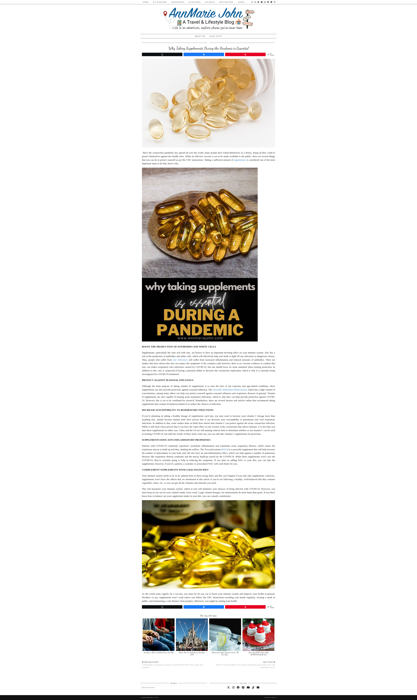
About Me (200, 36)
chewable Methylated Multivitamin (230, 389)
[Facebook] (268, 2)
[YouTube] (262, 2)
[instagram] (233, 687)
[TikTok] (265, 2)
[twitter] (228, 687)
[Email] (271, 2)
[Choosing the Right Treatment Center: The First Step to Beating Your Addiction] (225, 634)
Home (146, 2)
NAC (224, 449)
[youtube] (248, 687)
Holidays (210, 2)
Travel (241, 2)
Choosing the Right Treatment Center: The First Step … (225, 653)
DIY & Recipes (160, 2)
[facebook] (238, 687)
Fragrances (177, 2)
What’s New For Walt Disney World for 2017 (192, 653)
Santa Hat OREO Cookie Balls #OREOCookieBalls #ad (258, 653)
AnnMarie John (152, 697)
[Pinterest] (258, 2)
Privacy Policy (271, 697)
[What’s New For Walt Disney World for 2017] (192, 634)
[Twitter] (252, 2)
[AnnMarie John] (208, 16)
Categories (195, 2)
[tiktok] (253, 687)
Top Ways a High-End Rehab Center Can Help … (159, 653)
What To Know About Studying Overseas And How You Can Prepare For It (245, 665)
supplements (240, 160)
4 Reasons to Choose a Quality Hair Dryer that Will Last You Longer (172, 665)
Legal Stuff (215, 36)
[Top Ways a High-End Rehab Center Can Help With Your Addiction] (159, 634)
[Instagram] (255, 2)
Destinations (226, 2)
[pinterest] (243, 687)
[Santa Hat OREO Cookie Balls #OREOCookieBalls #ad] (258, 634)
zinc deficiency (180, 359)
